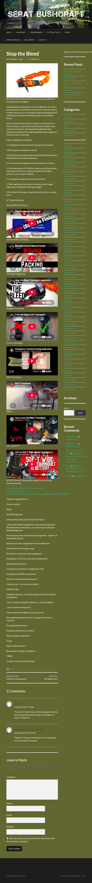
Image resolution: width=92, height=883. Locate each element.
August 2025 (69, 183)
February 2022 (69, 380)
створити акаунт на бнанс (29, 729)
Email (9, 815)
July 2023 (67, 300)
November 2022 (70, 338)
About (9, 32)
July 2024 (67, 244)
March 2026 (68, 150)
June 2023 (68, 305)
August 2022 (69, 352)
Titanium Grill (69, 78)
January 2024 (69, 272)
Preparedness (36, 32)
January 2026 (69, 160)
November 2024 (70, 225)
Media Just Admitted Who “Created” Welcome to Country (75, 468)
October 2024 (69, 230)
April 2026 (68, 146)
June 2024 (68, 249)
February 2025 (69, 211)
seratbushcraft (72, 436)
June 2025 (68, 193)
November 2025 (70, 169)
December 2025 (70, 165)
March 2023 (68, 319)
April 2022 (68, 371)
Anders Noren (74, 876)
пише (68, 466)
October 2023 (69, 286)
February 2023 (69, 324)
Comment (11, 777)
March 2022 (68, 375)
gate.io (17, 703)
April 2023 (68, 314)
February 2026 (69, 155)
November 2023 (70, 281)
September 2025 (70, 179)
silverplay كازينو (72, 444)
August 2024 (69, 239)
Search (66, 408)
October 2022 (69, 342)
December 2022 (70, 333)
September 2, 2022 (14, 59)
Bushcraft (21, 32)
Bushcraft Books (72, 439)
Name (9, 803)
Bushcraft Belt (79, 476)
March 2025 (68, 207)
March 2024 (68, 263)
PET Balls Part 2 (51, 677)
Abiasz (68, 476)
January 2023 (69, 328)
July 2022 (67, 356)
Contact (42, 40)
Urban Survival (13, 40)
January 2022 (69, 385)
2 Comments (33, 59)
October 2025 (69, 174)
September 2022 (70, 347)
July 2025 (67, 188)
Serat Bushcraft (19, 876)
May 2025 (68, 197)
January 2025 (69, 216)
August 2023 (69, 296)
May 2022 (68, 366)
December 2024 (70, 221)
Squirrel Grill (68, 90)
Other (67, 32)
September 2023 (70, 291)
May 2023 (68, 310)
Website (10, 826)
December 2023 (70, 277)
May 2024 (68, 253)
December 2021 (70, 389)
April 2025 (68, 202)
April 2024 (68, 258)
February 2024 (69, 267)
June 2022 (68, 361)
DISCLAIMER (29, 40)
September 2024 (70, 235)
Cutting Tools (53, 32)
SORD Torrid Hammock (16, 677)
